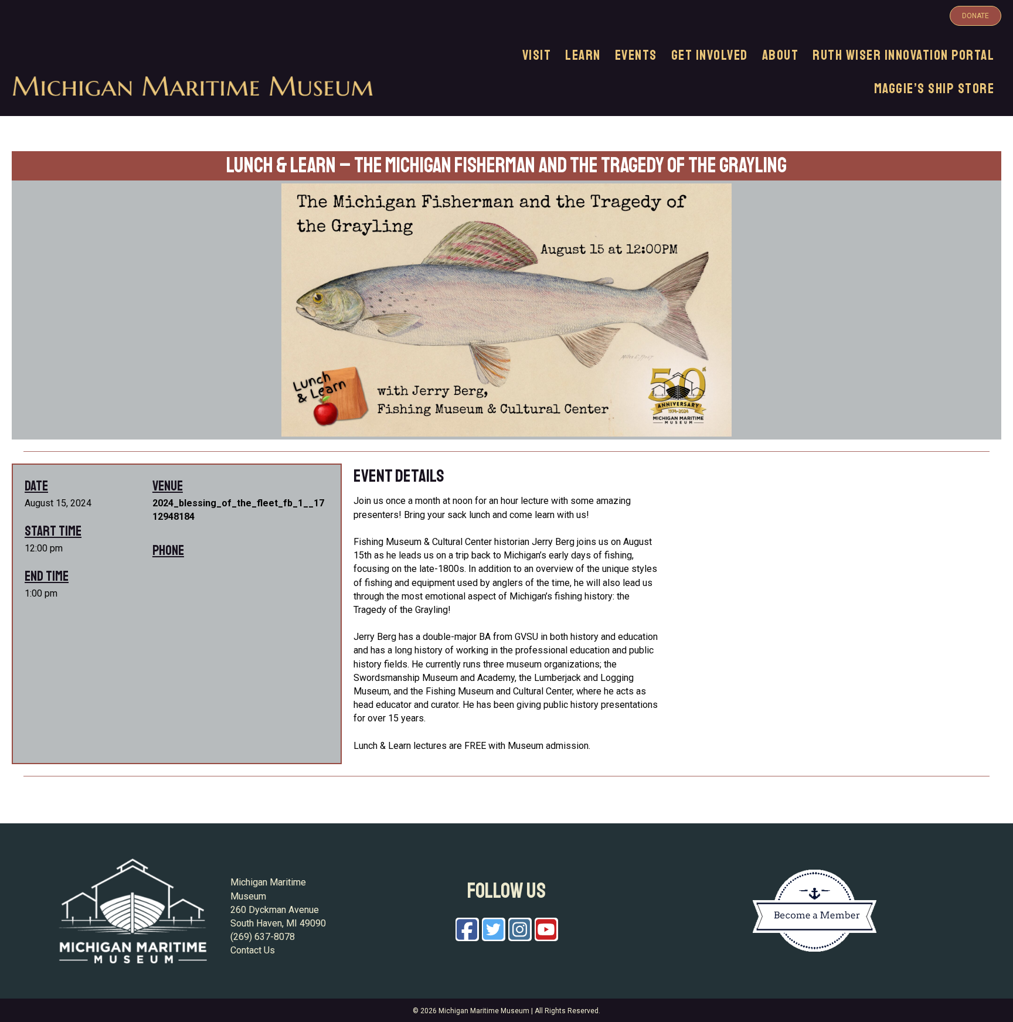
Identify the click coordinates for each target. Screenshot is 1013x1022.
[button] (975, 16)
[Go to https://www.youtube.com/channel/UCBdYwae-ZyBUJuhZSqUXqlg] (546, 930)
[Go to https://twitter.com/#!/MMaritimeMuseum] (493, 930)
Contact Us (252, 950)
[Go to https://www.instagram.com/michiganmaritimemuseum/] (520, 930)
